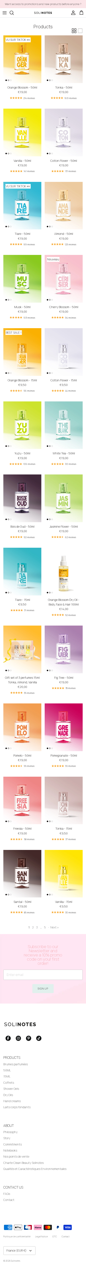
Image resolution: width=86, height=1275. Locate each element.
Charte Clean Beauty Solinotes (23, 1163)
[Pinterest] (28, 1038)
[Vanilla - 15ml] (64, 874)
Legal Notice (41, 1236)
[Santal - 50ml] (22, 874)
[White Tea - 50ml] (64, 425)
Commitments (12, 1144)
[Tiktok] (39, 1038)
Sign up (43, 988)
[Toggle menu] (4, 12)
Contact (8, 1200)
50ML (7, 1070)
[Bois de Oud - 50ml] (22, 498)
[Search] (13, 12)
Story (6, 1138)
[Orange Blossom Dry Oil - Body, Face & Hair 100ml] (64, 571)
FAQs (6, 1194)
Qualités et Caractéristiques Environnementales (34, 1169)
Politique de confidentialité (16, 1236)
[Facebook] (8, 1038)
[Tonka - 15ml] (64, 800)
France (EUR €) (16, 1250)
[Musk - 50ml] (22, 279)
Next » (54, 927)
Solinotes (15, 1260)
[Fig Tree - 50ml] (64, 649)
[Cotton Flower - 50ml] (64, 132)
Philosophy (10, 1132)
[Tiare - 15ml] (22, 571)
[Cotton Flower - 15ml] (64, 352)
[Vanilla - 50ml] (22, 132)
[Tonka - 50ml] (64, 59)
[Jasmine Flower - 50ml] (64, 498)
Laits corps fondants (16, 1107)
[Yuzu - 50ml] (22, 425)
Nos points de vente (16, 1156)
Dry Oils (8, 1095)
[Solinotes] (43, 13)
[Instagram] (18, 1038)
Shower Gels (11, 1089)
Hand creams (12, 1101)
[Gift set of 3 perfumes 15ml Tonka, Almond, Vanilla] (22, 649)
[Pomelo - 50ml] (22, 727)
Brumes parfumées (15, 1064)
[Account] (72, 12)
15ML (6, 1076)
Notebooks (10, 1150)
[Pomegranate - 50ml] (64, 727)
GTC (54, 1236)
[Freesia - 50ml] (22, 800)
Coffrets (8, 1083)
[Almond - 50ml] (64, 206)
